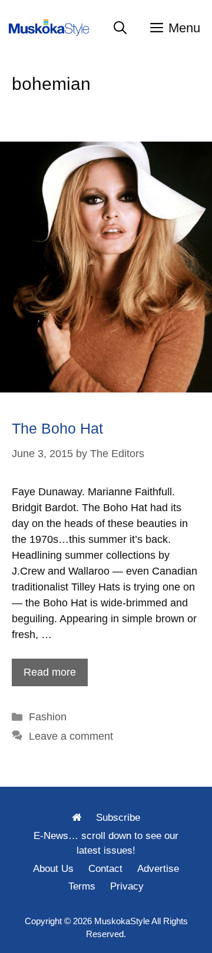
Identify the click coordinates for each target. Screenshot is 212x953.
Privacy (127, 886)
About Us (53, 868)
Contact (105, 868)
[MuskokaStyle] (51, 28)
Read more (50, 672)
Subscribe (118, 817)
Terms (81, 886)
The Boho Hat (57, 428)
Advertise (158, 868)
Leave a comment (71, 736)
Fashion (48, 717)
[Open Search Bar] (120, 28)
